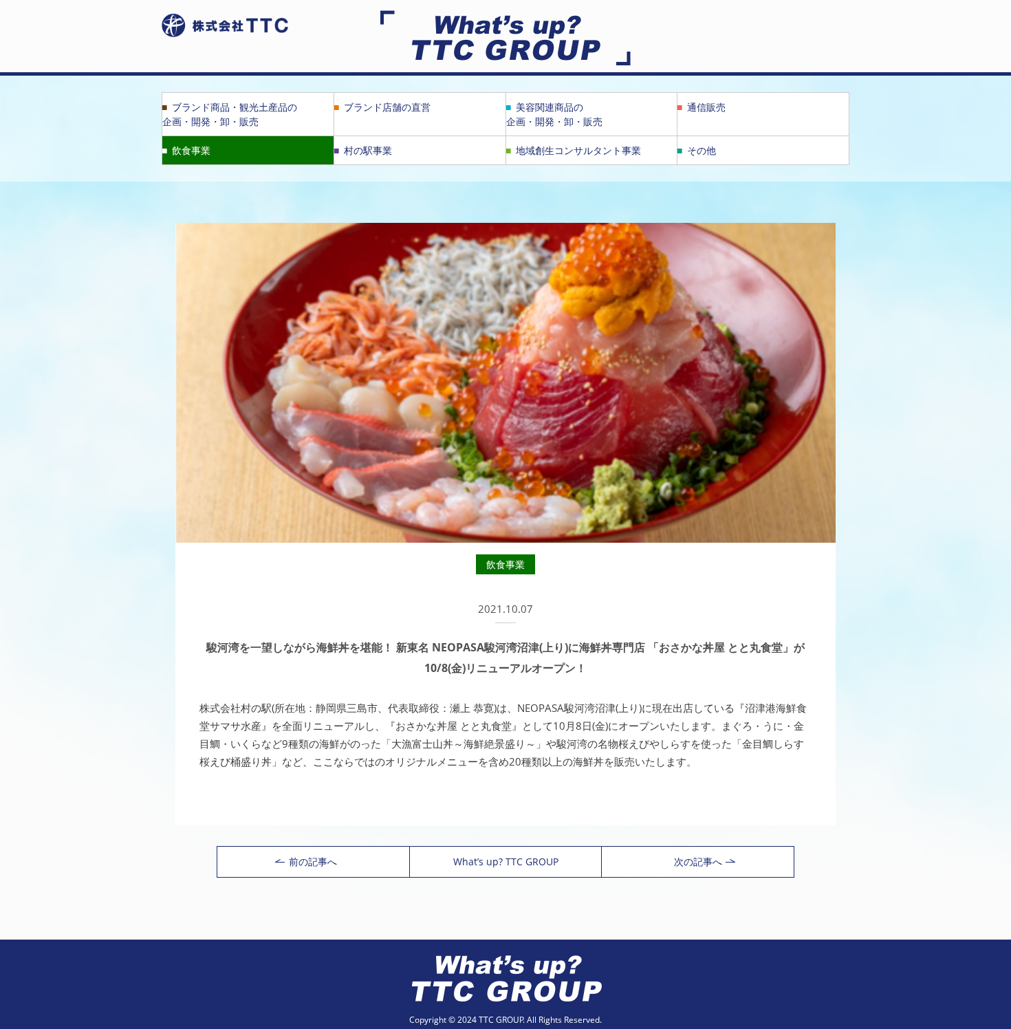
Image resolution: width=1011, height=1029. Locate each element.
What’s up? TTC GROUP (505, 861)
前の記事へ (313, 861)
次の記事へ (698, 861)
